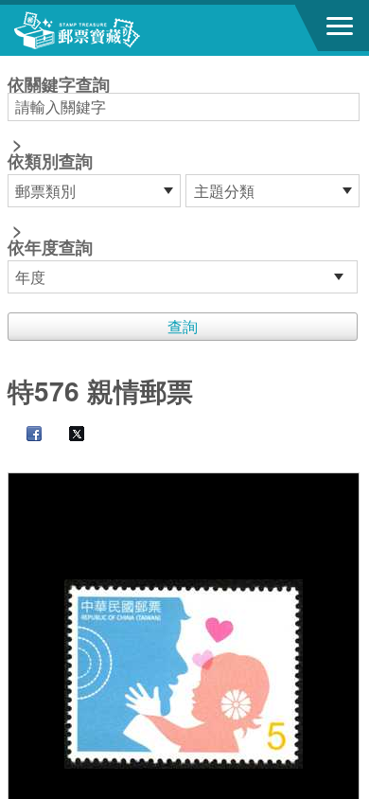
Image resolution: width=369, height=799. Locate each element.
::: (13, 64)
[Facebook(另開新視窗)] (25, 435)
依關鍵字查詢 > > (59, 167)
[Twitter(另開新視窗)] (67, 435)
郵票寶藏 (118, 30)
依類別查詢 (50, 160)
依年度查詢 (50, 247)
